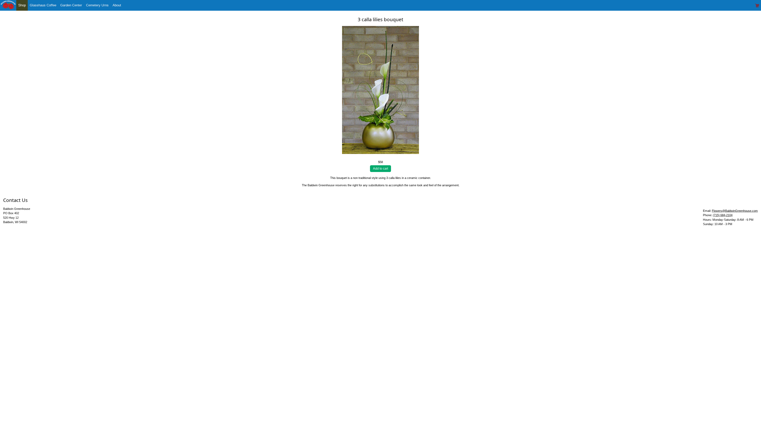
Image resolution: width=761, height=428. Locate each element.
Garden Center (71, 5)
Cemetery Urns (97, 5)
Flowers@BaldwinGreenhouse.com (735, 210)
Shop (22, 5)
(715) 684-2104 (722, 215)
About (117, 5)
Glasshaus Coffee (43, 5)
